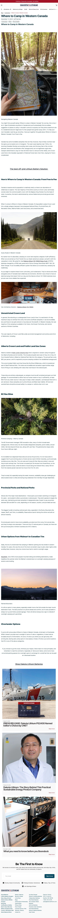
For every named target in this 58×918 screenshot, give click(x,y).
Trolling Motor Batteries (34, 898)
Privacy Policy (18, 905)
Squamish (4, 557)
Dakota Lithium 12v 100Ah (25, 307)
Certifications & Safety (6, 905)
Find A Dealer (18, 906)
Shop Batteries (4, 894)
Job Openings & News (30, 886)
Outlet (25, 9)
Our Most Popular (33, 894)
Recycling (3, 903)
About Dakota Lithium (6, 912)
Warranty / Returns (19, 910)
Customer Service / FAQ (20, 908)
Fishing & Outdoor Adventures (32, 883)
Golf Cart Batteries (33, 905)
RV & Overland (43, 9)
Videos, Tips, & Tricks (49, 883)
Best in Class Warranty (6, 906)
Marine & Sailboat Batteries (35, 910)
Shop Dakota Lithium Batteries (29, 664)
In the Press (18, 898)
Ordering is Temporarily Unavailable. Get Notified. (27, 1)
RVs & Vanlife (16, 21)
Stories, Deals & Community (12, 883)
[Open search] (1, 9)
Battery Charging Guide (6, 908)
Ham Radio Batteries (33, 908)
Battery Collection (19, 894)
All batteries (6, 9)
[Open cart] (56, 5)
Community (4, 21)
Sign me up (49, 876)
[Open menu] (1, 5)
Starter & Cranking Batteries (35, 896)
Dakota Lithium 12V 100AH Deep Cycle (35, 261)
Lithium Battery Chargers (7, 896)
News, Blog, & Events (6, 898)
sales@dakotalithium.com (50, 901)
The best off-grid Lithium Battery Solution (29, 169)
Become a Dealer (19, 896)
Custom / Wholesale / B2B (7, 910)
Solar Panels (32, 912)
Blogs (16, 899)
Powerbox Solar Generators (35, 906)
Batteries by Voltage (17, 9)
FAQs (10, 21)
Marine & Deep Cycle (34, 9)
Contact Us (17, 912)
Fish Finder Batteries (34, 899)
